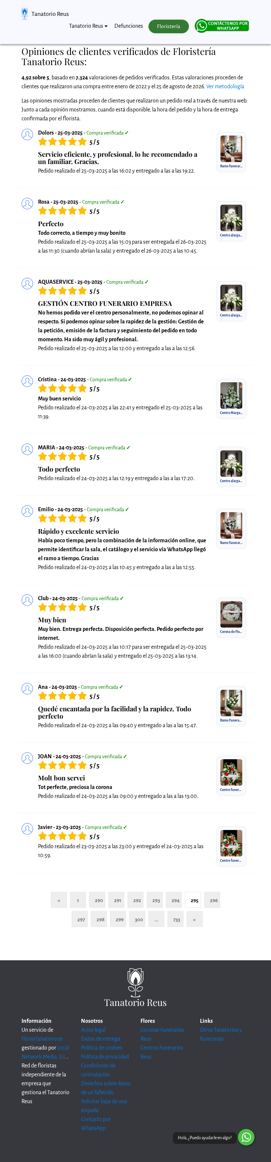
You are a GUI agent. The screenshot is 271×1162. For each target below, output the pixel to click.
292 (137, 900)
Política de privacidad (105, 1057)
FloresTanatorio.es (42, 1039)
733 (176, 919)
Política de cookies (101, 1048)
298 (100, 919)
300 (139, 919)
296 (214, 900)
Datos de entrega (100, 1039)
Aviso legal (93, 1030)
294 (176, 900)
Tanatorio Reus (50, 14)
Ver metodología (225, 87)
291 (117, 900)
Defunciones (128, 26)
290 (99, 900)
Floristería (168, 26)
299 (120, 919)
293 (156, 900)
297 (81, 919)
